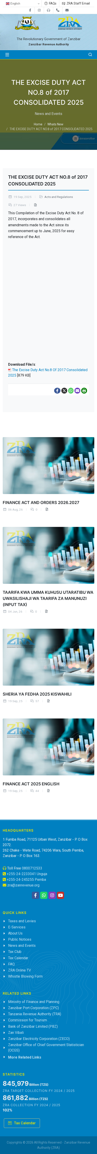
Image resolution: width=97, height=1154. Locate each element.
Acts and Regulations (58, 197)
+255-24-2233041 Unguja (27, 874)
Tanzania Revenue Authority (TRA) (34, 1014)
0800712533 (32, 868)
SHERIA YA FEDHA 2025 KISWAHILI (37, 694)
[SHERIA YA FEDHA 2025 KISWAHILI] (48, 657)
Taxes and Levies (22, 921)
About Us (15, 933)
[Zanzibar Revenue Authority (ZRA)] (70, 21)
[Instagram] (39, 10)
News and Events (22, 945)
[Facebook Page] (35, 895)
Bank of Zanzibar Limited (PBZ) (33, 1026)
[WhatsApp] (71, 390)
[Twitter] (64, 390)
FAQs (52, 3)
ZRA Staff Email (78, 3)
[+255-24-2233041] (57, 10)
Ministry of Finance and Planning (33, 1002)
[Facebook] (30, 10)
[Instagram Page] (52, 895)
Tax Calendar (18, 958)
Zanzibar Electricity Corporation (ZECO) (39, 1039)
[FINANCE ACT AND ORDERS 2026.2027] (48, 465)
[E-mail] (77, 390)
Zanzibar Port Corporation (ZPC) (33, 1008)
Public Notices (19, 939)
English (14, 3)
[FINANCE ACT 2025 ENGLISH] (48, 746)
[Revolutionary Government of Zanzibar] (27, 21)
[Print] (84, 390)
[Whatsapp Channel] (43, 895)
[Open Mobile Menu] (7, 54)
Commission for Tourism (27, 1020)
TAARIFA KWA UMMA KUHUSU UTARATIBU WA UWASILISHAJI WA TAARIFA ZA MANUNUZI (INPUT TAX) (48, 598)
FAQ (11, 964)
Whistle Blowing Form (25, 976)
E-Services (16, 927)
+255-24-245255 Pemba (26, 879)
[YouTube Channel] (60, 895)
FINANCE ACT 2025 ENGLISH (31, 784)
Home (38, 124)
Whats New (55, 124)
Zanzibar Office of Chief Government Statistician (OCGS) (46, 1047)
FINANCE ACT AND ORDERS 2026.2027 (41, 502)
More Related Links (24, 1057)
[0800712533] (48, 10)
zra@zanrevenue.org (23, 885)
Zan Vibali (16, 1032)
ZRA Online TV (19, 970)
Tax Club (14, 951)
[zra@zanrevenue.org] (67, 10)
